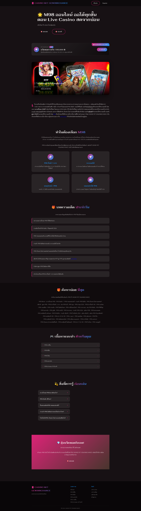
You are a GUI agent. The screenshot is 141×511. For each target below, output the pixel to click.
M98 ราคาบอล (82, 307)
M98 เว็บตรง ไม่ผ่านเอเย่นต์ (94, 301)
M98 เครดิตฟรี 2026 (49, 319)
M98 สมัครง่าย (87, 316)
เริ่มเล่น (95, 3)
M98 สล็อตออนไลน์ (61, 319)
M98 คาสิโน (73, 499)
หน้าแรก (72, 489)
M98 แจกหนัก (45, 310)
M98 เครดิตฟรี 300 (48, 316)
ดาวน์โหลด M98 (50, 301)
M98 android (93, 319)
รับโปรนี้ (103, 49)
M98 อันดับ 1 (59, 301)
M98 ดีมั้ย (72, 492)
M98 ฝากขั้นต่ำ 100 (90, 304)
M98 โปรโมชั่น (56, 313)
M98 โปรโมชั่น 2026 (75, 313)
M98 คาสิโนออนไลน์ (71, 307)
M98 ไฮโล (72, 494)
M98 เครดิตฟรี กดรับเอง (44, 313)
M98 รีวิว (94, 316)
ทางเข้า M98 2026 (78, 310)
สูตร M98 (44, 304)
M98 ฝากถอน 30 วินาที (76, 502)
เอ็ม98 (39, 304)
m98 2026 (63, 116)
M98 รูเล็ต (52, 310)
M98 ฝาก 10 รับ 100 (60, 316)
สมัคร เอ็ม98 (85, 313)
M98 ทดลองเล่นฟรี (69, 301)
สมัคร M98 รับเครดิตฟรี (96, 313)
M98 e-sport (70, 316)
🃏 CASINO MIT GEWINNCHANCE (50, 3)
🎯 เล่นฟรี (59, 31)
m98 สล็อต (74, 258)
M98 (54, 114)
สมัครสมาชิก (94, 494)
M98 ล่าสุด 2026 (79, 304)
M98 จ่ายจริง (51, 307)
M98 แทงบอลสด (95, 310)
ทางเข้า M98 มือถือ (81, 301)
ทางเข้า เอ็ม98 (64, 313)
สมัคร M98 (87, 310)
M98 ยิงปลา (42, 301)
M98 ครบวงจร (68, 310)
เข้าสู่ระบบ (93, 497)
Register (105, 3)
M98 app (71, 304)
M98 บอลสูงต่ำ (96, 322)
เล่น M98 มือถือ (91, 307)
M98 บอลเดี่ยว (42, 307)
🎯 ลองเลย (44, 31)
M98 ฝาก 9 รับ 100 (78, 322)
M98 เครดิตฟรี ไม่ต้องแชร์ (65, 322)
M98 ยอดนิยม (78, 316)
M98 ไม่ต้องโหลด (60, 307)
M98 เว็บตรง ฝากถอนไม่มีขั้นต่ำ (49, 322)
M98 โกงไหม (88, 322)
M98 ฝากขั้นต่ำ (84, 319)
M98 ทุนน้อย (100, 304)
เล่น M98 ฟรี (64, 304)
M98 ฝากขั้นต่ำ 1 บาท (54, 304)
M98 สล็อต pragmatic (73, 319)
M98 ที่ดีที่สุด (99, 307)
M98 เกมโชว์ (59, 310)
